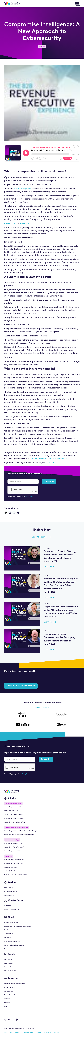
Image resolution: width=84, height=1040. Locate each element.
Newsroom (7, 937)
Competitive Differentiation (13, 814)
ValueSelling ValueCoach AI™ (13, 843)
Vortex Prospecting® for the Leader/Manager (19, 834)
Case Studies (8, 963)
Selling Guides (8, 991)
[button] (77, 4)
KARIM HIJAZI (11, 224)
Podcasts (7, 1002)
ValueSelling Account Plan (12, 851)
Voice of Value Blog (10, 987)
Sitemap (56, 1032)
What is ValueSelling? (11, 922)
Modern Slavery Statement (44, 1032)
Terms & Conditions (29, 1032)
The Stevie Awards (10, 971)
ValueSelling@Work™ (11, 867)
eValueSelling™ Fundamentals (14, 859)
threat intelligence (22, 189)
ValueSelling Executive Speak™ (14, 863)
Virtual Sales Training (11, 891)
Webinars (7, 999)
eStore (6, 1006)
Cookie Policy (17, 1032)
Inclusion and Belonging (12, 941)
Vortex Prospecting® (11, 811)
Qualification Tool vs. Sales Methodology (17, 926)
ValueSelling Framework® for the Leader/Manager (20, 831)
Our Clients (8, 959)
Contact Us (8, 949)
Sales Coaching (9, 895)
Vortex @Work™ (9, 871)
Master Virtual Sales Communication (16, 875)
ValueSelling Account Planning (14, 818)
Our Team (7, 930)
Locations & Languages (11, 909)
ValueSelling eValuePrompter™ (14, 847)
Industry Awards (9, 967)
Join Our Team (9, 934)
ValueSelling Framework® (12, 807)
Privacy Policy (29, 496)
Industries (7, 906)
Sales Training (8, 888)
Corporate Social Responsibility (14, 945)
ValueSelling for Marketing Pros (14, 822)
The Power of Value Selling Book (14, 983)
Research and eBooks (11, 995)
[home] (12, 3)
